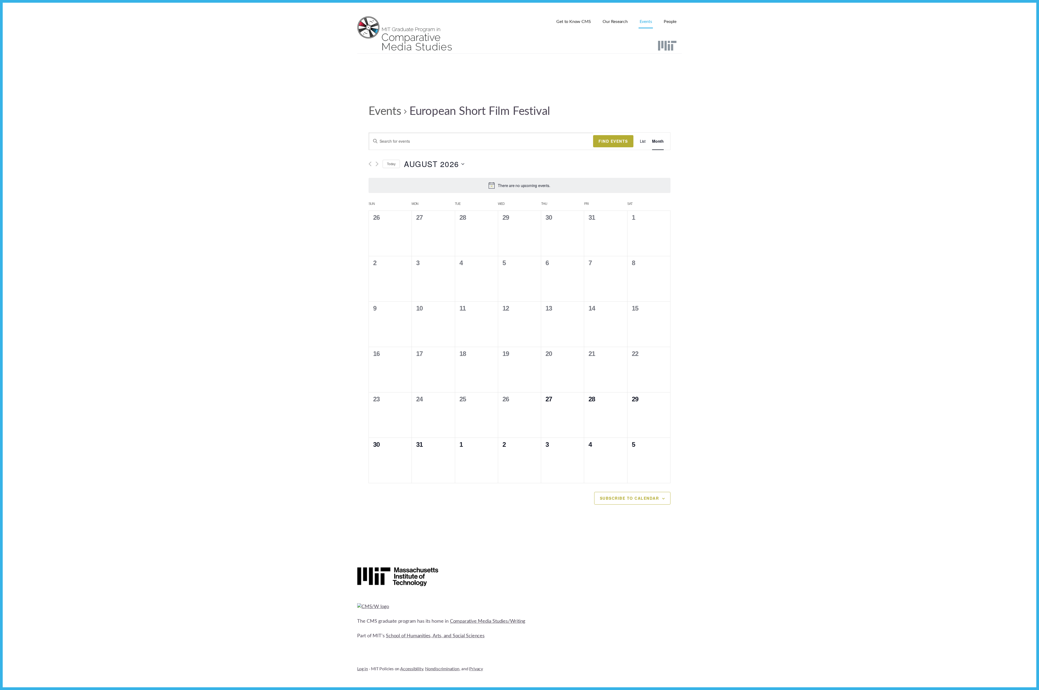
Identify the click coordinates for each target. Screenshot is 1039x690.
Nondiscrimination (442, 669)
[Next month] (377, 163)
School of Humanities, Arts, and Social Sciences (435, 636)
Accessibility (411, 669)
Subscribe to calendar (629, 498)
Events (385, 111)
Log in (362, 669)
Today (391, 163)
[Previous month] (370, 163)
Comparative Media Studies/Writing (487, 621)
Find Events (613, 141)
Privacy (476, 669)
